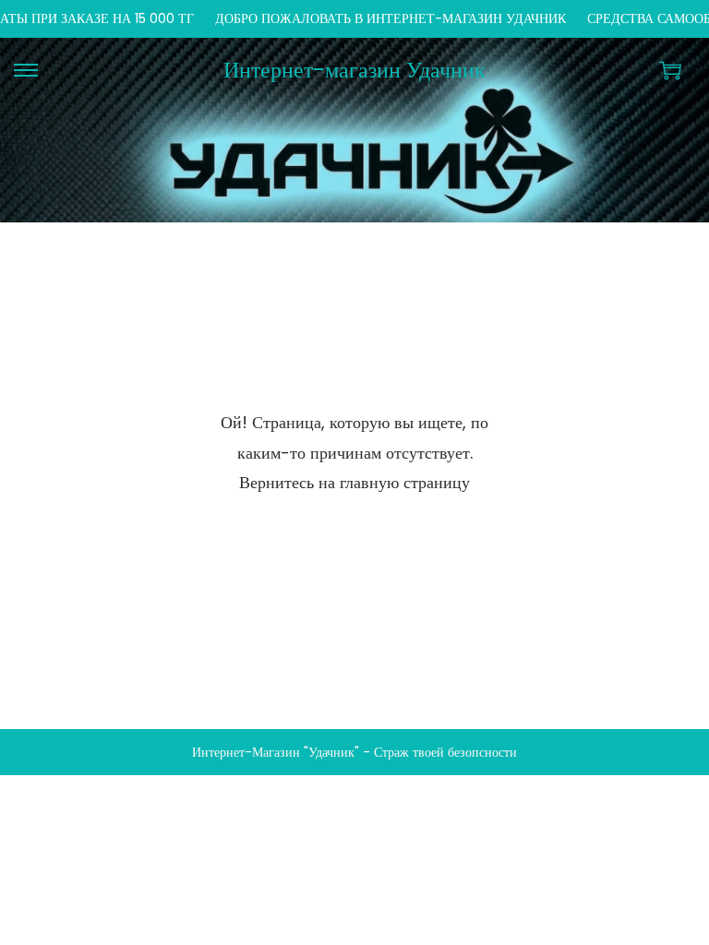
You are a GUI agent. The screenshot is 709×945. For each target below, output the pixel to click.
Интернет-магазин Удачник (354, 69)
